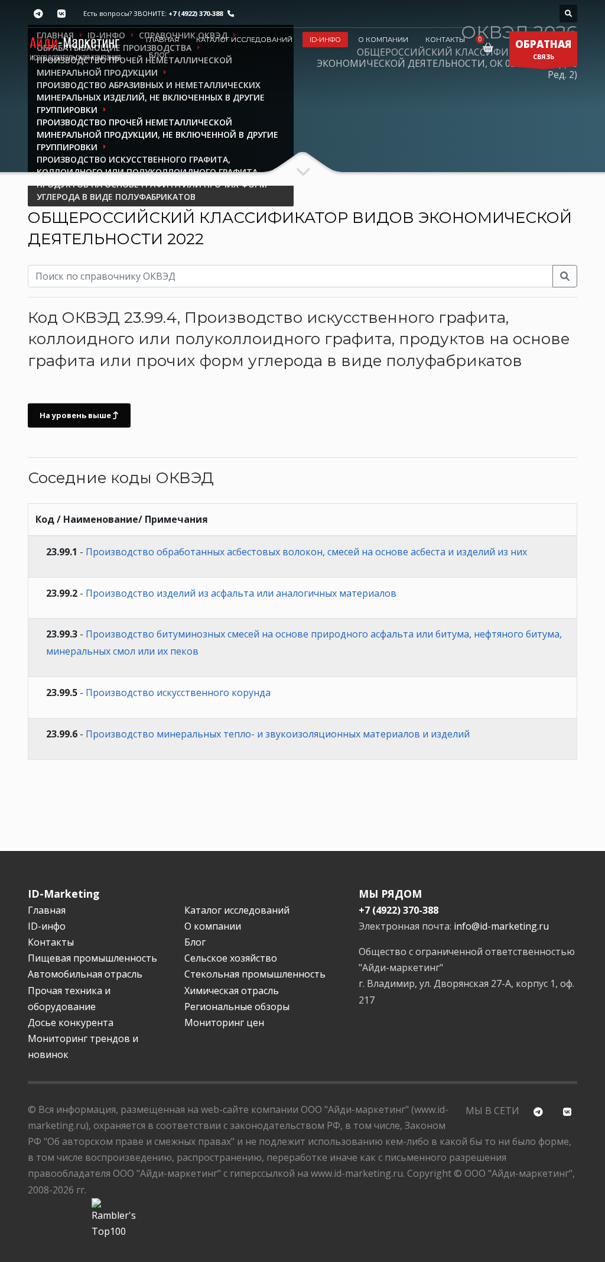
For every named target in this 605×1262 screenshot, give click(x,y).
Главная (162, 39)
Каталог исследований (244, 39)
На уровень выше (76, 415)
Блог (158, 55)
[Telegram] (38, 14)
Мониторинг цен (224, 1022)
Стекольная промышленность (255, 974)
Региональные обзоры (237, 1006)
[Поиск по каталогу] (568, 13)
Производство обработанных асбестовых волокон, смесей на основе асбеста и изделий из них (306, 551)
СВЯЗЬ (543, 49)
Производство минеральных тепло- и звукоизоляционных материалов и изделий (278, 733)
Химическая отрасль (231, 990)
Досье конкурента (70, 1022)
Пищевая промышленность (92, 958)
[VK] (61, 14)
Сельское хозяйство (230, 958)
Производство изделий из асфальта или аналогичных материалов (241, 593)
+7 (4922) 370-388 (195, 13)
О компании (383, 39)
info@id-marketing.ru (501, 926)
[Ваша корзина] (490, 47)
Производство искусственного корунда (178, 692)
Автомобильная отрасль (85, 974)
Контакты (445, 39)
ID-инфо (325, 39)
